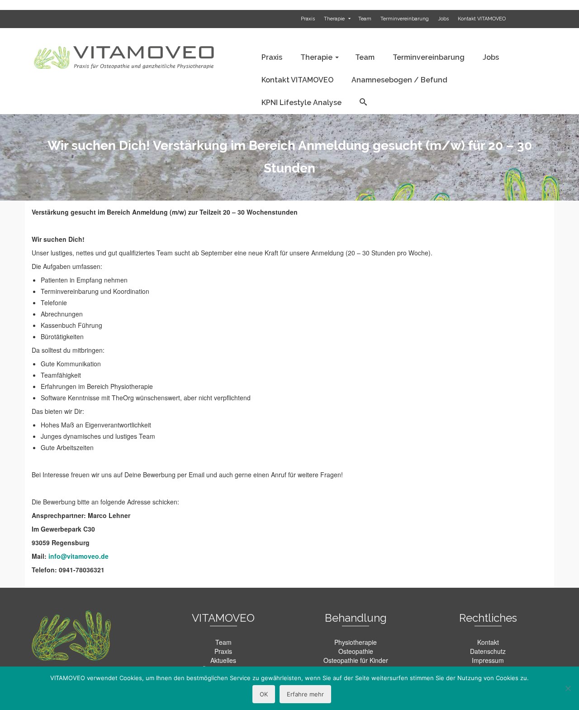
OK (264, 694)
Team (223, 642)
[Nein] (567, 688)
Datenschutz (488, 651)
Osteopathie (355, 651)
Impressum (488, 660)
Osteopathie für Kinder (355, 660)
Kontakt (488, 642)
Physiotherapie (355, 642)
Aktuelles (223, 660)
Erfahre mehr (305, 694)
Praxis (223, 651)
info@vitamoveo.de (78, 556)
